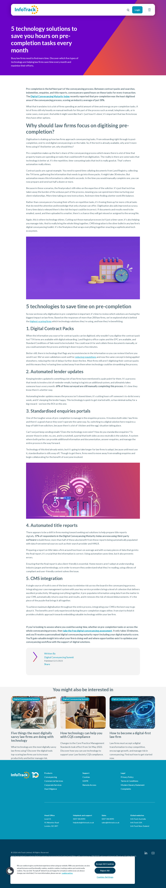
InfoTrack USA (136, 822)
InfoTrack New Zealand (139, 826)
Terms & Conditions (129, 781)
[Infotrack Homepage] (25, 775)
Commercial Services (53, 781)
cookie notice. (67, 873)
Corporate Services (52, 785)
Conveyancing (50, 777)
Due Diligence (50, 789)
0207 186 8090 (79, 819)
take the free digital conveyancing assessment (87, 630)
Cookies (86, 777)
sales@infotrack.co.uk (110, 822)
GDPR (85, 781)
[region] (72, 870)
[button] (10, 871)
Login (137, 10)
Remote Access (89, 785)
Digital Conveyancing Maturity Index (50, 96)
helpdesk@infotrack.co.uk (83, 822)
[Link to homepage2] (26, 10)
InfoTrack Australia (138, 819)
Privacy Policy (127, 777)
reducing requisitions (85, 356)
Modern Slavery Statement (132, 785)
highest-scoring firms (40, 321)
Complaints (126, 789)
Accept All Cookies (105, 864)
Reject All (105, 871)
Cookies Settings (105, 877)
